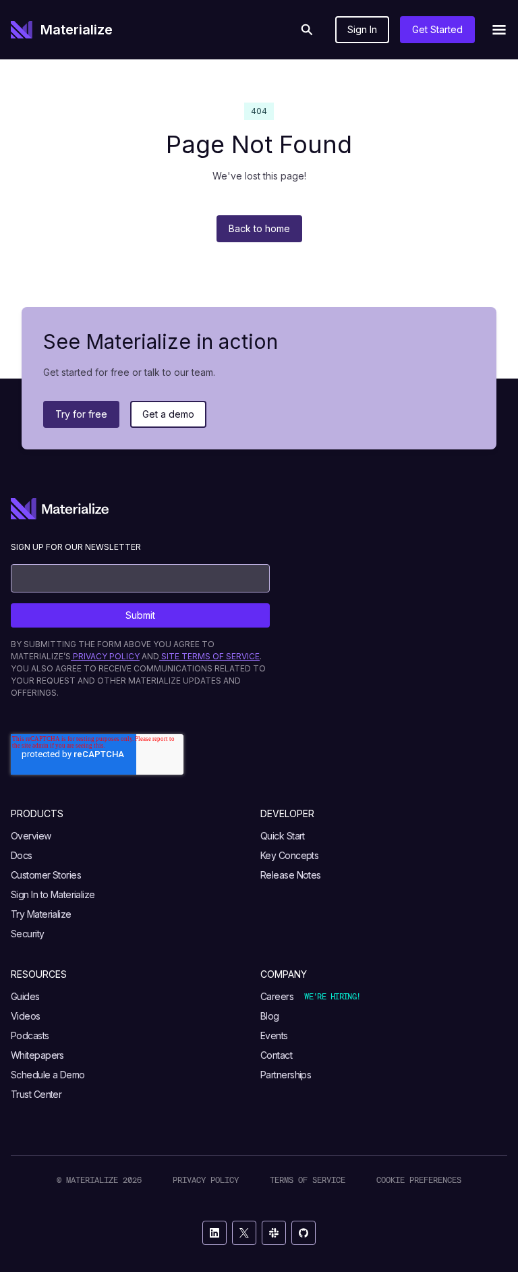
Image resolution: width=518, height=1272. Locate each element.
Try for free (81, 414)
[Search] (307, 30)
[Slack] (274, 1233)
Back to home (259, 228)
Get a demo (168, 414)
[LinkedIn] (214, 1233)
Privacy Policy (206, 1180)
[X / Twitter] (244, 1233)
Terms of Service (307, 1180)
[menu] (499, 30)
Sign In (362, 29)
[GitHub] (303, 1233)
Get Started (437, 29)
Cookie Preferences (418, 1180)
